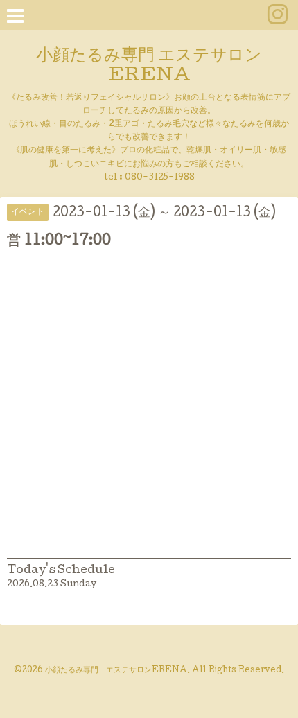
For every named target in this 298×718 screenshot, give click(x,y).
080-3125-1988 (160, 177)
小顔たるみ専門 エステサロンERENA (149, 66)
